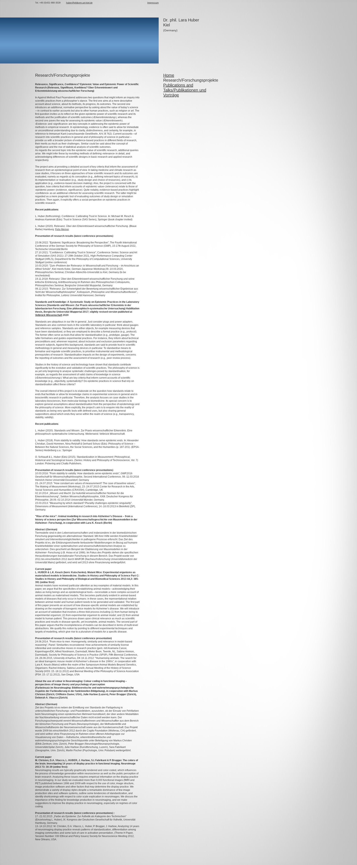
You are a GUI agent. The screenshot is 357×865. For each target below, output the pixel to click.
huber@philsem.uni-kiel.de (79, 2)
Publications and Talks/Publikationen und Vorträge (184, 90)
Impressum (153, 2)
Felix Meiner (62, 229)
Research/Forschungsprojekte (190, 80)
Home (168, 75)
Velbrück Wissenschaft (48, 315)
